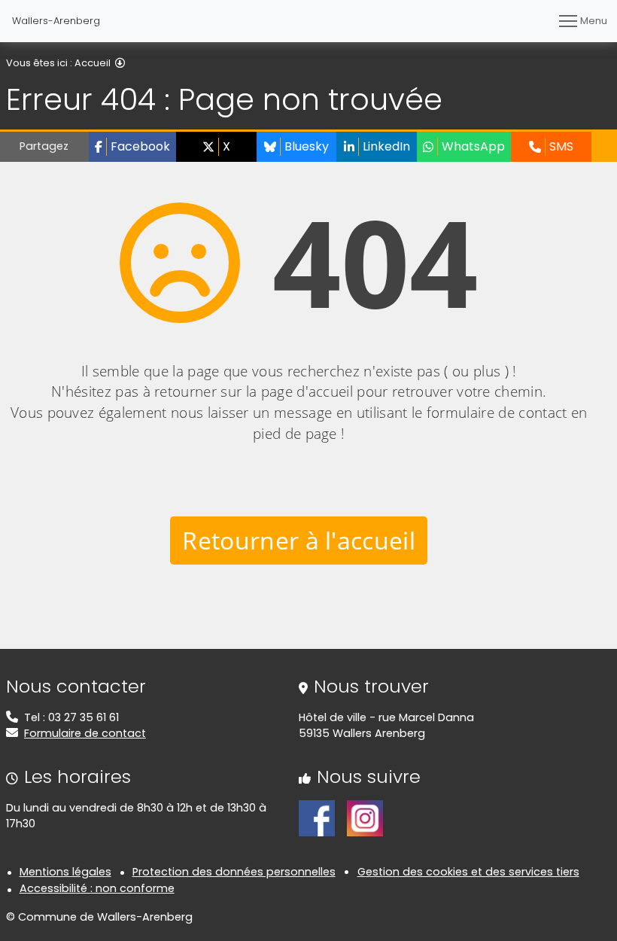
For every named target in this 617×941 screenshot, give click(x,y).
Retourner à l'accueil (298, 540)
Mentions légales (65, 871)
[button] (132, 147)
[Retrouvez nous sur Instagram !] (365, 817)
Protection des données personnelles (234, 871)
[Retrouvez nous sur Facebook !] (317, 817)
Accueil (92, 62)
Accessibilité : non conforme (97, 888)
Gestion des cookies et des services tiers (468, 871)
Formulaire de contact (85, 733)
